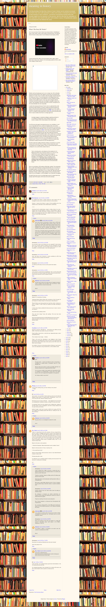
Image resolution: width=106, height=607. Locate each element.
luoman (55, 598)
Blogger (63, 598)
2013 (67, 346)
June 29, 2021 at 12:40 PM (42, 262)
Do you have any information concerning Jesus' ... (71, 74)
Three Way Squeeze (71, 202)
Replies (34, 218)
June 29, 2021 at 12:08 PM (44, 197)
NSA (44, 183)
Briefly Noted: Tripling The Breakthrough (72, 259)
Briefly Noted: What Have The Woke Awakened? (72, 246)
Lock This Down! (70, 227)
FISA (50, 110)
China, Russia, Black (71, 142)
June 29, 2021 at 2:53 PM (41, 385)
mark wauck (37, 220)
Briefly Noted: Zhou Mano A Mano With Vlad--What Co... (72, 325)
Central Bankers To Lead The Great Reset (71, 210)
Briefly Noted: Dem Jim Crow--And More (71, 253)
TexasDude (34, 327)
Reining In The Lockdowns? (70, 193)
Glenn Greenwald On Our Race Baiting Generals (72, 120)
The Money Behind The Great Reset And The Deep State (71, 148)
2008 (67, 354)
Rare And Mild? (70, 118)
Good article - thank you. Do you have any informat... (71, 77)
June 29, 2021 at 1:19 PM (42, 270)
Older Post (59, 590)
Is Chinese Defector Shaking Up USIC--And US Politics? (72, 167)
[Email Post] (45, 182)
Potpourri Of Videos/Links (72, 212)
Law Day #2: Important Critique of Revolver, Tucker (71, 180)
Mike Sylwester (35, 197)
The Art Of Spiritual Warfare (70, 140)
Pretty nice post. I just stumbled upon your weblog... (70, 69)
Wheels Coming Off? (71, 283)
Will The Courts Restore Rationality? (71, 215)
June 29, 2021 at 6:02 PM (46, 468)
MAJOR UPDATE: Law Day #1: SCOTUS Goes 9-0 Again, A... (72, 184)
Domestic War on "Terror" (36, 183)
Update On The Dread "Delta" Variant (71, 161)
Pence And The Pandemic (72, 314)
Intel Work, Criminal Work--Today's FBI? (71, 164)
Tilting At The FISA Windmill (70, 310)
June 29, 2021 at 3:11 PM (38, 394)
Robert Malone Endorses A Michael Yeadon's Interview (71, 106)
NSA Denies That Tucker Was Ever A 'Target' (71, 96)
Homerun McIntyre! (70, 320)
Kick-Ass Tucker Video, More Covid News (71, 218)
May (68, 328)
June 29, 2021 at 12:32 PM (42, 242)
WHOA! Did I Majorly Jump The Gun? (71, 177)
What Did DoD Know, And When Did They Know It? (72, 261)
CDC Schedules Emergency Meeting (71, 232)
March (68, 332)
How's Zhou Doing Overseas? (70, 234)
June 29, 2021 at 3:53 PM (44, 357)
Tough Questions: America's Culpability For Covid (71, 196)
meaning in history (40, 6)
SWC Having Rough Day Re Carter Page (71, 175)
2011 (67, 349)
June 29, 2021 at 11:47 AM (41, 190)
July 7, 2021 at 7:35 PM (38, 562)
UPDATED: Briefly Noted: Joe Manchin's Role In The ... (71, 222)
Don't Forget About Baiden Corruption (71, 226)
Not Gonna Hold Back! (71, 229)
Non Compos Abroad (71, 219)
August (68, 90)
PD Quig (33, 385)
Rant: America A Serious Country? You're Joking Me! (72, 274)
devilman (34, 190)
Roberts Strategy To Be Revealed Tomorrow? (71, 116)
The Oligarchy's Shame (71, 169)
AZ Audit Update (70, 204)
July (68, 92)
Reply (33, 194)
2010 (67, 351)
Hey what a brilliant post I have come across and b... (71, 65)
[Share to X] (49, 182)
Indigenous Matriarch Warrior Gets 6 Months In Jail (71, 278)
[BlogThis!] (48, 182)
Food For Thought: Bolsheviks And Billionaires (70, 188)
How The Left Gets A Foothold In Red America (71, 109)
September (69, 88)
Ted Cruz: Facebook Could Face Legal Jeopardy (71, 286)
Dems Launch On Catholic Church (70, 158)
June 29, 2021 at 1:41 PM (42, 295)
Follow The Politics (70, 289)
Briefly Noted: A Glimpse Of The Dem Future (71, 129)
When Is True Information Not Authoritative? (72, 137)
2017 (67, 342)
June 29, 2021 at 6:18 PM (46, 488)
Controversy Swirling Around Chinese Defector (71, 152)
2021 (67, 87)
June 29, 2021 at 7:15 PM (42, 540)
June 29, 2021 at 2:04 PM (42, 327)
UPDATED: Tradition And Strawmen (71, 99)
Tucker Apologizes (70, 190)
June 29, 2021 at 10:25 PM (45, 550)
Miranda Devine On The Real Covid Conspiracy (72, 272)
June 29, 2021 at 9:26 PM (44, 418)
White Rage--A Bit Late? (71, 124)
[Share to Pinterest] (51, 182)
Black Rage (69, 122)
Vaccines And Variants (71, 248)
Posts (67, 58)
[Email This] (47, 182)
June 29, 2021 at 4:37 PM (42, 430)
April (68, 330)
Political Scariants (70, 135)
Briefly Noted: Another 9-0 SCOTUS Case (72, 269)
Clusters (68, 100)
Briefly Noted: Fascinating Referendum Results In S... (72, 144)
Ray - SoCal (34, 430)
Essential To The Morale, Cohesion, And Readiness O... (71, 132)
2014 (67, 344)
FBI (42, 183)
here (43, 129)
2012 (67, 347)
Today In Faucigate (70, 241)
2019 (67, 339)
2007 (67, 356)
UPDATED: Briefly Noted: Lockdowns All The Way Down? (72, 200)
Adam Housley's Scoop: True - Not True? (71, 307)
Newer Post (31, 590)
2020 (67, 337)
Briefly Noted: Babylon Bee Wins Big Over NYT (71, 207)
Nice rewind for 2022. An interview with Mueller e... (71, 81)
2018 (67, 341)
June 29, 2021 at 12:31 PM (47, 220)
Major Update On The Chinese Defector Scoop (71, 304)
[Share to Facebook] (50, 182)
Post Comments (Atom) (38, 592)
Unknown (37, 280)
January (68, 335)
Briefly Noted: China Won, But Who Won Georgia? (72, 256)
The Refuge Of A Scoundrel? (70, 301)
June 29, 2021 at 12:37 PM (42, 254)
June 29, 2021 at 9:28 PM (44, 526)
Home (29, 23)
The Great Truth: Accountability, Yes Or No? (71, 292)
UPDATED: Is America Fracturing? (71, 126)
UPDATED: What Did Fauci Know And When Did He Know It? (71, 317)
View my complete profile (69, 53)
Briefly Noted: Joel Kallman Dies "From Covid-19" (71, 265)
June (68, 93)
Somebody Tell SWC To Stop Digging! (71, 172)
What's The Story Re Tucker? (71, 103)
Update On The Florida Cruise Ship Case (71, 156)
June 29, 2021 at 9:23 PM (44, 280)
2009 (67, 352)
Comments (68, 61)
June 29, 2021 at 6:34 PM (47, 511)
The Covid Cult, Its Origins (70, 113)
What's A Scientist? (70, 236)
